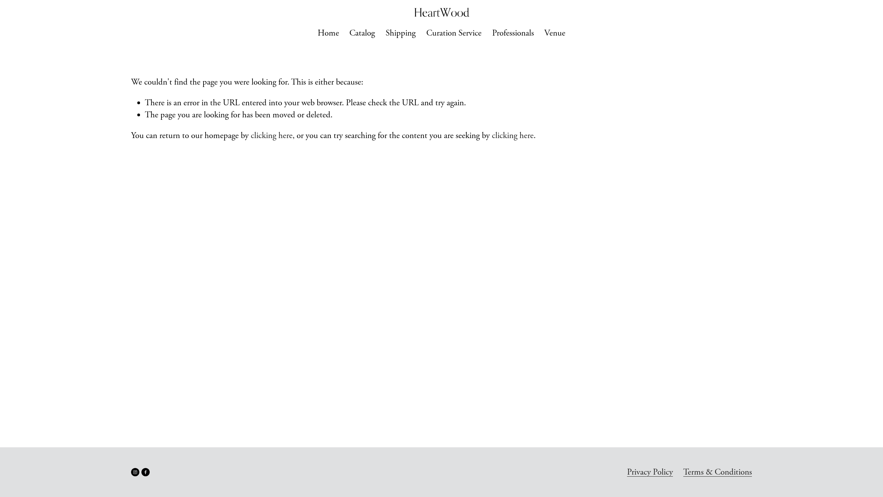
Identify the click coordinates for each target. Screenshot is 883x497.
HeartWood (441, 12)
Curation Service (454, 33)
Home (328, 33)
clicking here (271, 135)
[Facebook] (145, 472)
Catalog (362, 33)
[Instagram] (135, 472)
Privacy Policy (650, 472)
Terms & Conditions (717, 472)
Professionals (513, 33)
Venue (554, 33)
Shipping (401, 33)
